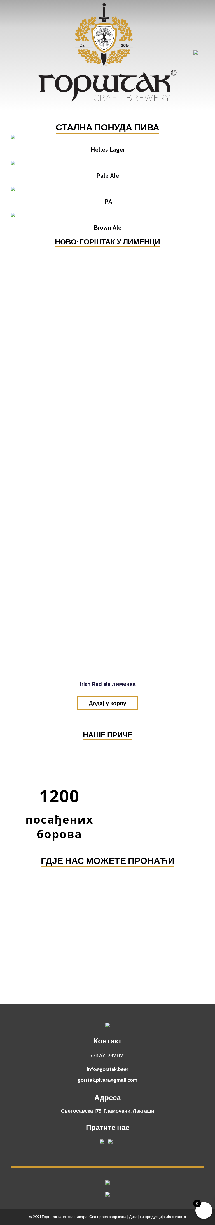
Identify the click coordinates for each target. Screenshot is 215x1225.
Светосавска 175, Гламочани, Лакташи (107, 1111)
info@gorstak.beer (107, 1069)
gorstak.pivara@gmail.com (107, 1080)
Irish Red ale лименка (107, 684)
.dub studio (176, 1216)
